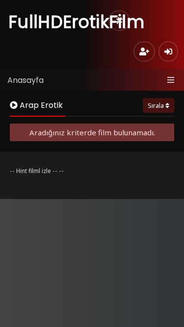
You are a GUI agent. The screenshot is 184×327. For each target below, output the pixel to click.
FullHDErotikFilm (76, 22)
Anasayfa (25, 80)
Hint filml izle (33, 171)
